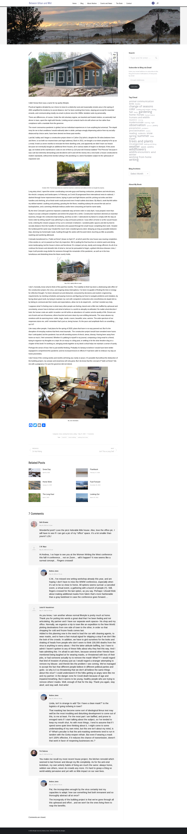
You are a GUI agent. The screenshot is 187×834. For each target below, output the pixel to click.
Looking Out (94, 494)
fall (131, 112)
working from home (68, 434)
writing (75, 434)
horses (140, 115)
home (60, 434)
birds (131, 104)
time (152, 136)
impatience (133, 120)
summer (143, 136)
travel (132, 139)
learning (147, 123)
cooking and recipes (143, 109)
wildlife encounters (139, 152)
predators (145, 128)
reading (133, 133)
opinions (149, 125)
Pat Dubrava (43, 751)
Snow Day (47, 469)
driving (154, 109)
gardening (145, 112)
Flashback (94, 469)
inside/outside (136, 122)
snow (149, 133)
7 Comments (90, 434)
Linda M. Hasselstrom (46, 607)
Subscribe (134, 87)
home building (72, 437)
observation (137, 125)
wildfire (150, 147)
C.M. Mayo (42, 547)
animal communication (141, 101)
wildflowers (137, 149)
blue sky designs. (60, 830)
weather (134, 146)
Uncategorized (136, 144)
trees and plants (141, 141)
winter (132, 154)
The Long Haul (48, 494)
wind (153, 152)
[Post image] (34, 472)
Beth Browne (43, 522)
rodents (142, 133)
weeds (143, 147)
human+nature (150, 115)
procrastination (137, 131)
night (152, 123)
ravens (148, 131)
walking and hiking (150, 144)
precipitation (135, 128)
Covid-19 (64, 437)
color (132, 109)
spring (132, 136)
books (137, 104)
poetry (155, 125)
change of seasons (141, 106)
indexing (140, 120)
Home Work (47, 482)
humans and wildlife (139, 117)
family (136, 112)
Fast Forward (95, 482)
